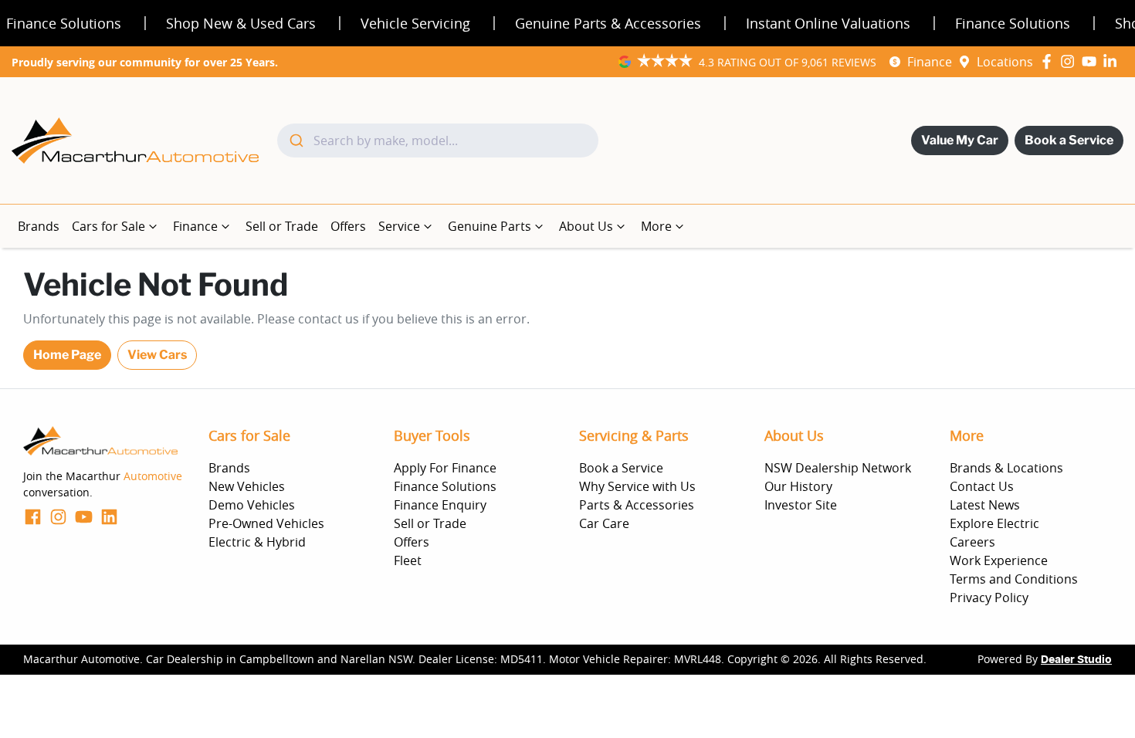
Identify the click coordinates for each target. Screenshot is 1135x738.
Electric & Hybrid (257, 541)
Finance (929, 61)
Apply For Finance (445, 467)
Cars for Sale (108, 226)
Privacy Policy (989, 597)
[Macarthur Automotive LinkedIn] (1113, 61)
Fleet (408, 560)
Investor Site (800, 504)
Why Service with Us (637, 486)
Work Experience (999, 560)
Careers (972, 541)
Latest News (985, 504)
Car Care (604, 523)
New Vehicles (246, 486)
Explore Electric (994, 523)
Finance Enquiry (440, 504)
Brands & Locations (1006, 467)
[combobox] (437, 140)
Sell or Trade (282, 226)
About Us (586, 226)
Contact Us (982, 486)
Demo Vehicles (251, 504)
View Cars (157, 354)
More (656, 226)
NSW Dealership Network (837, 467)
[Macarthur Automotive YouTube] (1092, 61)
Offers (348, 226)
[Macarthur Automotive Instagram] (1070, 61)
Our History (798, 486)
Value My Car (959, 140)
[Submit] (295, 140)
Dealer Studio (1076, 660)
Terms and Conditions (1014, 578)
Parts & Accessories (636, 504)
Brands (38, 226)
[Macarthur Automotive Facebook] (1049, 61)
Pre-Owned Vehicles (266, 523)
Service (399, 226)
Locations (1005, 61)
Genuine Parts (489, 226)
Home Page (67, 354)
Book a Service (1069, 140)
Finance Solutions (445, 486)
